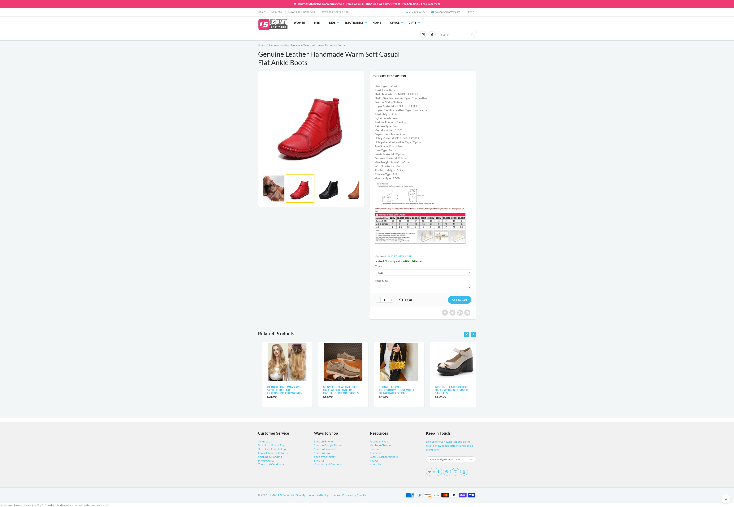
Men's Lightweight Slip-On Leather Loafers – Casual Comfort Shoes (337, 390)
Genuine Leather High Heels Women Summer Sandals (447, 390)
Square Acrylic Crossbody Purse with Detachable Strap (392, 390)
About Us (277, 11)
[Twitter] (430, 471)
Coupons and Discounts (328, 464)
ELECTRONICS (354, 22)
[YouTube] (464, 471)
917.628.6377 (417, 11)
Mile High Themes (329, 495)
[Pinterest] (447, 471)
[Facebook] (438, 471)
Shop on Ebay (322, 452)
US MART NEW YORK (398, 256)
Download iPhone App (301, 11)
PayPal (374, 460)
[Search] (472, 35)
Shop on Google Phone (328, 445)
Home (261, 11)
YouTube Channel (380, 445)
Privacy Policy (266, 460)
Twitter (374, 449)
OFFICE (394, 22)
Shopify (300, 495)
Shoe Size (381, 280)
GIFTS (412, 22)
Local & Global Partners (384, 456)
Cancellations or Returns (273, 452)
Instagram (376, 452)
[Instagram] (455, 471)
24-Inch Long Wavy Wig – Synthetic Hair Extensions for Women (281, 390)
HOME (377, 22)
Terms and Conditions (271, 464)
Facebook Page (379, 441)
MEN (317, 22)
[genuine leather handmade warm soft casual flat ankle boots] (311, 123)
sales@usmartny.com (447, 11)
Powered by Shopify (354, 495)
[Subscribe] (471, 459)
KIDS (332, 22)
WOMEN (299, 22)
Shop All (319, 460)
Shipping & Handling (270, 456)
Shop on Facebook (325, 449)
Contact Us (265, 441)
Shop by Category (324, 456)
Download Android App (335, 11)
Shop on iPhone (323, 441)
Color (378, 266)
